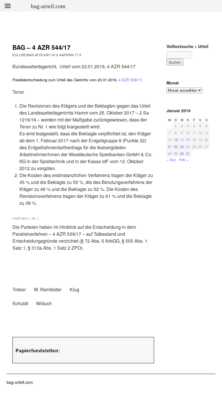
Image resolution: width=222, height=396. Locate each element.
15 (176, 139)
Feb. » (184, 159)
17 (188, 139)
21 (170, 146)
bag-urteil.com (20, 382)
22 (176, 146)
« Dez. (171, 159)
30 (182, 153)
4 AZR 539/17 (130, 79)
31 (188, 153)
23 (182, 146)
